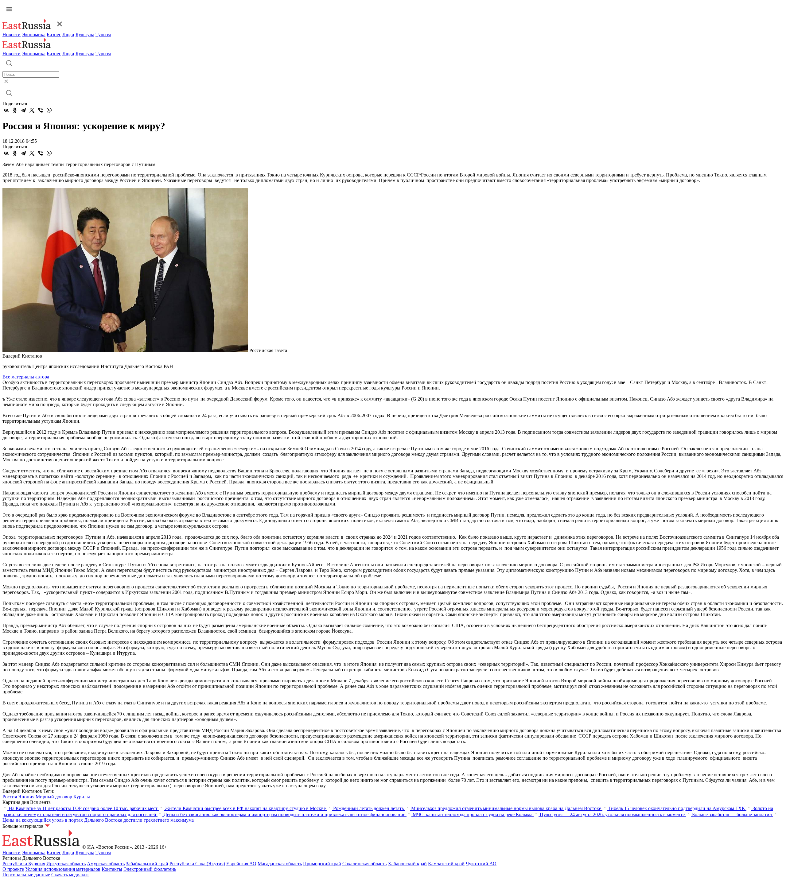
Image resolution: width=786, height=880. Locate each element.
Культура (85, 34)
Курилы (81, 796)
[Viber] (40, 110)
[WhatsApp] (49, 110)
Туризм (103, 34)
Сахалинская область (364, 863)
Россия (9, 796)
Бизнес (54, 34)
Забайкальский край (147, 863)
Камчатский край (446, 863)
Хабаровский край (407, 863)
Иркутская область (66, 863)
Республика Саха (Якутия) (197, 863)
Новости (11, 34)
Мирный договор (54, 796)
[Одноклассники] (14, 110)
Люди (68, 34)
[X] (32, 110)
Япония (26, 796)
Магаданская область (280, 863)
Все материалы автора (25, 376)
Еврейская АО (241, 863)
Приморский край (322, 863)
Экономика (33, 34)
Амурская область (106, 863)
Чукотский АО (481, 863)
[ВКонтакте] (6, 110)
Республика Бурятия (23, 863)
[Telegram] (23, 110)
